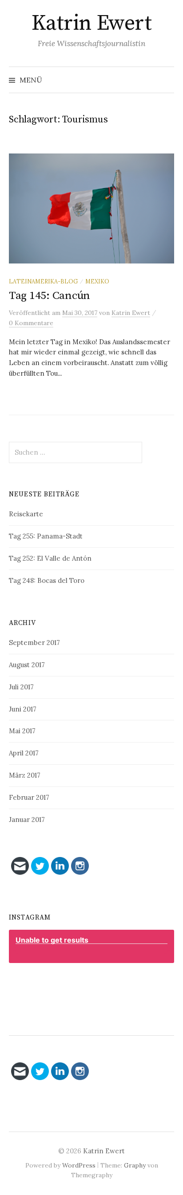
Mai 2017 (22, 731)
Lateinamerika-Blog (43, 281)
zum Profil (96, 984)
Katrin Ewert (91, 23)
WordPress (78, 1165)
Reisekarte (26, 514)
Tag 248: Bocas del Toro (46, 580)
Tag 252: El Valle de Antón (50, 558)
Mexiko (97, 281)
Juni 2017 (22, 709)
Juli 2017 (21, 687)
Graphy (135, 1165)
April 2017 (24, 753)
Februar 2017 (29, 797)
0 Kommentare (31, 323)
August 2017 (27, 664)
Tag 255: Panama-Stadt (46, 536)
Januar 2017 (27, 819)
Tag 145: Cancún (49, 296)
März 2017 (24, 775)
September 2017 (34, 642)
